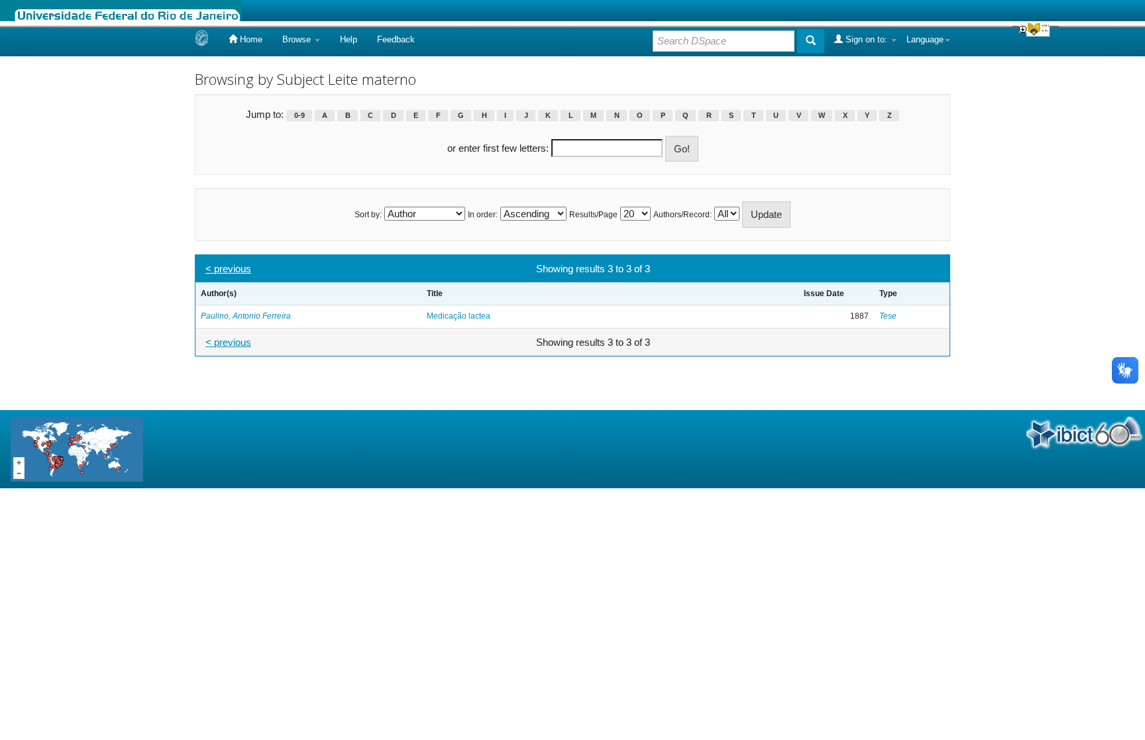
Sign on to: (866, 39)
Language (925, 39)
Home (249, 39)
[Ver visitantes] (77, 448)
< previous (228, 268)
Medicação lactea (458, 316)
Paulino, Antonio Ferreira (246, 316)
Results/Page (593, 214)
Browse (297, 39)
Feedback (396, 39)
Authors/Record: (682, 214)
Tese (888, 316)
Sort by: (368, 214)
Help (348, 39)
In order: (483, 214)
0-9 (299, 115)
